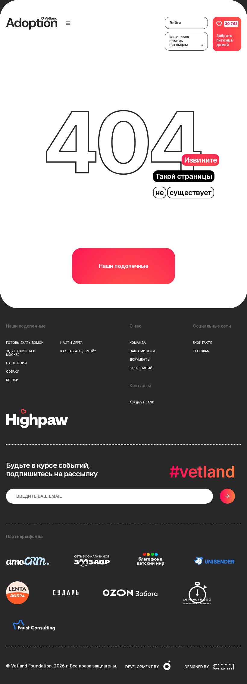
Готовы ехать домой (25, 342)
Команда (138, 342)
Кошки (12, 380)
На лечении (16, 363)
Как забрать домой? (78, 351)
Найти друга (71, 342)
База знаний (141, 368)
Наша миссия (142, 351)
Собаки (12, 371)
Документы (140, 359)
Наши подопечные (124, 266)
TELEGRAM (201, 351)
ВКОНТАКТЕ (202, 342)
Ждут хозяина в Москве (20, 352)
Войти (175, 23)
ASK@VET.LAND (142, 402)
